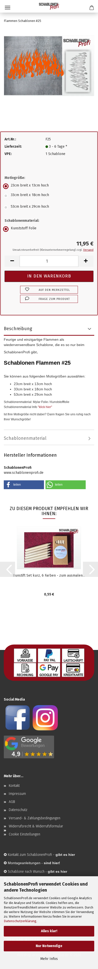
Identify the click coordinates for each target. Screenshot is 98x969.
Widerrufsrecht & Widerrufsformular (36, 826)
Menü (7, 7)
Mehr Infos (49, 959)
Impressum (17, 794)
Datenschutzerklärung (20, 921)
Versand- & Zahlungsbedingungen (34, 818)
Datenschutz (18, 810)
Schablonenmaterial (25, 438)
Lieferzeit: (13, 146)
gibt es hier (57, 871)
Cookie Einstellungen (24, 834)
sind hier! (52, 863)
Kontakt (14, 786)
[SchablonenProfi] (49, 6)
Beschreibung (18, 328)
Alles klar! (49, 931)
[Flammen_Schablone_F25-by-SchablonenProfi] (49, 65)
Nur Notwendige (49, 946)
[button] (12, 261)
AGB (12, 802)
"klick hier (44, 407)
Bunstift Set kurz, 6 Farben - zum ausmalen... (49, 575)
